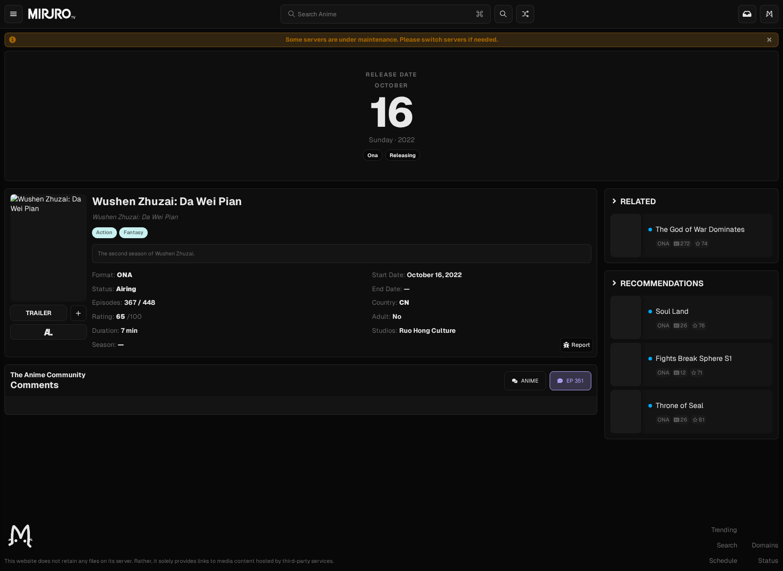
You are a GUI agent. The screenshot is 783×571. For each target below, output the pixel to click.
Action (104, 232)
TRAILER (38, 313)
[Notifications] (747, 14)
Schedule (723, 561)
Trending (724, 530)
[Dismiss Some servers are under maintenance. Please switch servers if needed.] (769, 39)
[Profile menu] (769, 14)
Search (727, 545)
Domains (765, 545)
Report (580, 345)
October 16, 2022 (434, 275)
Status (768, 561)
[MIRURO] (51, 13)
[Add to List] (78, 313)
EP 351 (575, 380)
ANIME (529, 380)
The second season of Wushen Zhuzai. (146, 253)
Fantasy (133, 232)
